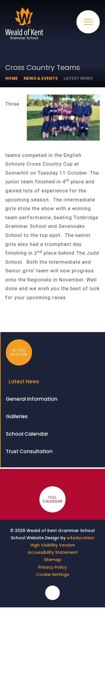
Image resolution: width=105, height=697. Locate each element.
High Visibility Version (52, 545)
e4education (80, 538)
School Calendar (27, 433)
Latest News (78, 78)
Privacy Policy (52, 567)
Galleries (17, 416)
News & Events (41, 78)
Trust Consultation (29, 451)
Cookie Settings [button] (52, 574)
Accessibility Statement (53, 552)
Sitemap (52, 560)
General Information (31, 399)
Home (11, 78)
